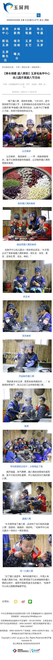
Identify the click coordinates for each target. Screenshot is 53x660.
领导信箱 (17, 43)
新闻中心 (5, 31)
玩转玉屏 (40, 43)
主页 (18, 67)
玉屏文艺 (28, 43)
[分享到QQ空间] (15, 601)
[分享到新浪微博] (23, 601)
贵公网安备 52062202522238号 (26, 643)
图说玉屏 (5, 43)
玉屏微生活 (5, 56)
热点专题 (40, 31)
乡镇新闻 (17, 31)
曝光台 (17, 56)
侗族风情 (35, 67)
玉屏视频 (28, 31)
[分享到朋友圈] (30, 602)
